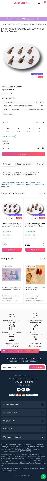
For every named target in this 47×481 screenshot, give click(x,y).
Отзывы (40, 164)
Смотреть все (7, 114)
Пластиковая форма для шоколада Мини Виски (21, 182)
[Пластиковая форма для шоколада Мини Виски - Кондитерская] (23, 58)
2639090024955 (7, 185)
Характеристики (24, 164)
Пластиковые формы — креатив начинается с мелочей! (11, 290)
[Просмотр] (7, 218)
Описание (7, 164)
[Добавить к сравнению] (12, 218)
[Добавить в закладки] (16, 218)
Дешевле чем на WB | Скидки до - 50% (23, 19)
